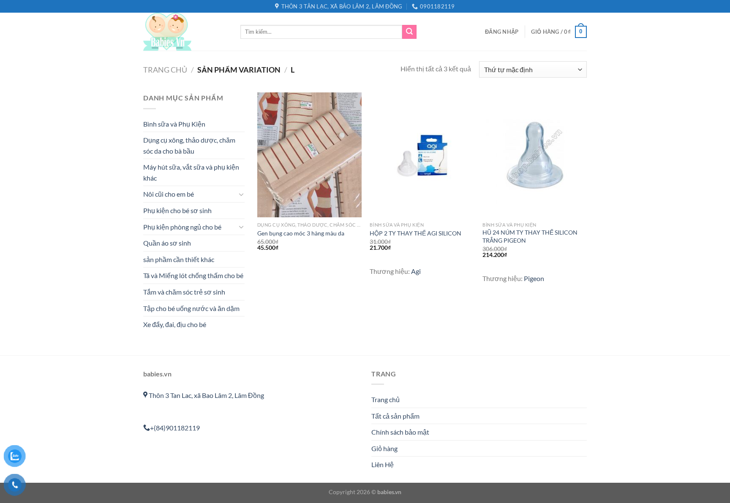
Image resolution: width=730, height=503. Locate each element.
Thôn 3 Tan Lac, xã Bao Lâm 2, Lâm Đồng (205, 395)
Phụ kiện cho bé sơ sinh (177, 210)
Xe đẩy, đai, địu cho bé (174, 324)
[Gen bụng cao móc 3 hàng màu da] (309, 154)
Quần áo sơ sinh (167, 243)
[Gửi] (409, 32)
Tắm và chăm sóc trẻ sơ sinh (184, 292)
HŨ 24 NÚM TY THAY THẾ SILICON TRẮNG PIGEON (529, 236)
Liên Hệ (382, 464)
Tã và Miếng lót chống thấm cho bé (193, 275)
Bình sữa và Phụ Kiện (174, 124)
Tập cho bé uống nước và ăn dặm (191, 308)
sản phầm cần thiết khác (178, 259)
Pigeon (534, 278)
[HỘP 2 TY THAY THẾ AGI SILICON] (422, 154)
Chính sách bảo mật (400, 432)
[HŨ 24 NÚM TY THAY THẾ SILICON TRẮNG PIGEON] (534, 154)
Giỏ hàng (384, 448)
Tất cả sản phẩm (395, 416)
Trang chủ (165, 69)
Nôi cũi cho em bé (168, 194)
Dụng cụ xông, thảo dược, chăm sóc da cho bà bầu (189, 145)
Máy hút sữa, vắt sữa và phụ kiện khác (191, 172)
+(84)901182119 (175, 428)
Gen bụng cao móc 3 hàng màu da (300, 233)
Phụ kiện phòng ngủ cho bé (182, 227)
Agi (416, 271)
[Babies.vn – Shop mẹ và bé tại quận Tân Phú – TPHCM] (185, 32)
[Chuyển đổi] (241, 194)
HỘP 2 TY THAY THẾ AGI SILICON (415, 233)
